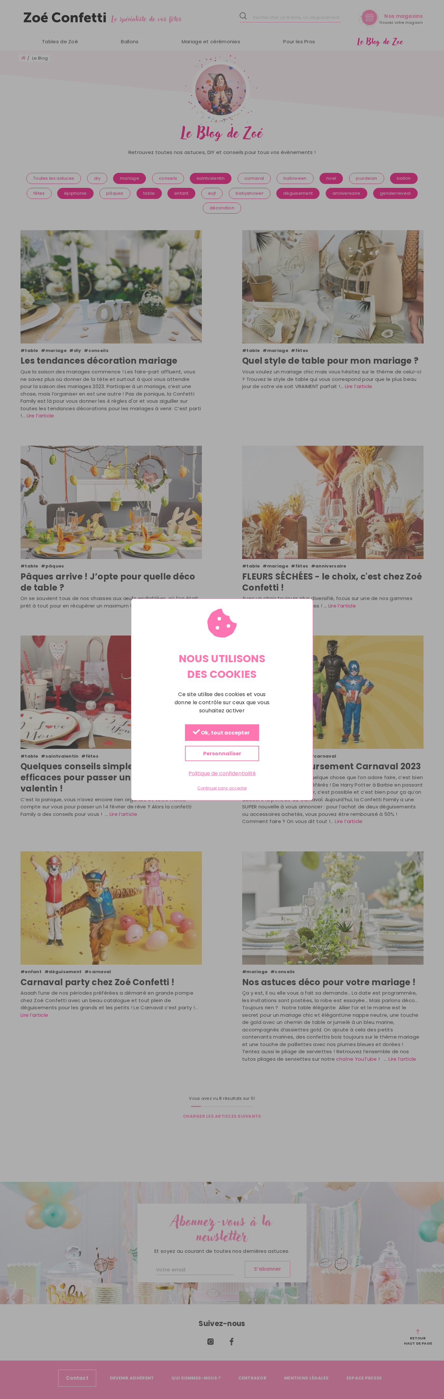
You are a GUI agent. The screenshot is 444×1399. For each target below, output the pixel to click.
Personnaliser (222, 753)
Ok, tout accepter (225, 733)
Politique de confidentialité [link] (222, 773)
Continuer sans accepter (222, 788)
